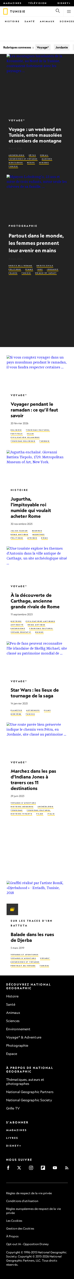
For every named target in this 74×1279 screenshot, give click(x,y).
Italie (51, 814)
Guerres (37, 531)
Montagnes (16, 163)
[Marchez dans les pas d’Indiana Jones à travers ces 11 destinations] (37, 739)
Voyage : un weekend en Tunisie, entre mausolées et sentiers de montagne (35, 134)
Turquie (44, 441)
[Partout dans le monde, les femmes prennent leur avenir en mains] (37, 197)
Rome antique (19, 534)
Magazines (12, 3)
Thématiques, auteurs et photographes (25, 1081)
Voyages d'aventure (23, 803)
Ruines (39, 632)
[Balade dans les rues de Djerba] (37, 898)
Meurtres (38, 534)
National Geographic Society (29, 1100)
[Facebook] (9, 1169)
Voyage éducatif (21, 632)
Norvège (16, 714)
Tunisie (13, 166)
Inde (40, 269)
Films (47, 710)
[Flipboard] (44, 1169)
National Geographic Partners (29, 1092)
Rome (44, 538)
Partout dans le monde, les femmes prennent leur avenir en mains (36, 243)
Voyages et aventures (24, 955)
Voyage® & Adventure (23, 1037)
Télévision (37, 3)
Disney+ (64, 3)
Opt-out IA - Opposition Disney (27, 1244)
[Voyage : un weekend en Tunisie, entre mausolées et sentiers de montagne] (37, 84)
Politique (15, 269)
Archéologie (17, 155)
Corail (44, 155)
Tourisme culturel (38, 430)
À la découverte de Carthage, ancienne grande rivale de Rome (35, 600)
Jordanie (62, 47)
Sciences (13, 1021)
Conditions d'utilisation (22, 1201)
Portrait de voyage (23, 965)
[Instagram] (32, 1169)
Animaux (47, 21)
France (13, 273)
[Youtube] (56, 1169)
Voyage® (43, 47)
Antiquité (17, 625)
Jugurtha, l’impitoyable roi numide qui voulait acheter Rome (31, 507)
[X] (20, 1169)
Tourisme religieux (23, 441)
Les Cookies (14, 1220)
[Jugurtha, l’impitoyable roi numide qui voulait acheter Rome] (37, 467)
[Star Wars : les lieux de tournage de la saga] (37, 658)
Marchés (47, 159)
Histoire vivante (21, 814)
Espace (11, 1054)
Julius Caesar (19, 531)
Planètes (16, 710)
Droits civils (45, 266)
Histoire (12, 21)
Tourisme (17, 810)
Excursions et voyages (23, 159)
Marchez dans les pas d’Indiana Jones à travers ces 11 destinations (33, 779)
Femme (29, 269)
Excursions (18, 628)
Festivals (17, 434)
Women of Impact (46, 273)
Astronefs (33, 710)
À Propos (12, 1236)
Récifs (31, 163)
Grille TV (13, 1108)
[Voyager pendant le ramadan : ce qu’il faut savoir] (37, 372)
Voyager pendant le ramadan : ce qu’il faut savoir (34, 409)
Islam (30, 434)
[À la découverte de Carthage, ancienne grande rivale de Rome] (37, 563)
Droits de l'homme (20, 266)
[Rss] (68, 1169)
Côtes (32, 155)
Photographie (23, 225)
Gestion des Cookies (20, 1228)
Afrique (44, 163)
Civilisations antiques (40, 621)
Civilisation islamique (25, 437)
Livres (12, 1137)
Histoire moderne (22, 806)
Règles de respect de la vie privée (29, 1193)
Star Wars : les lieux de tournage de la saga (35, 692)
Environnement (18, 1029)
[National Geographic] (5, 11)
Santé (30, 21)
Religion (16, 430)
